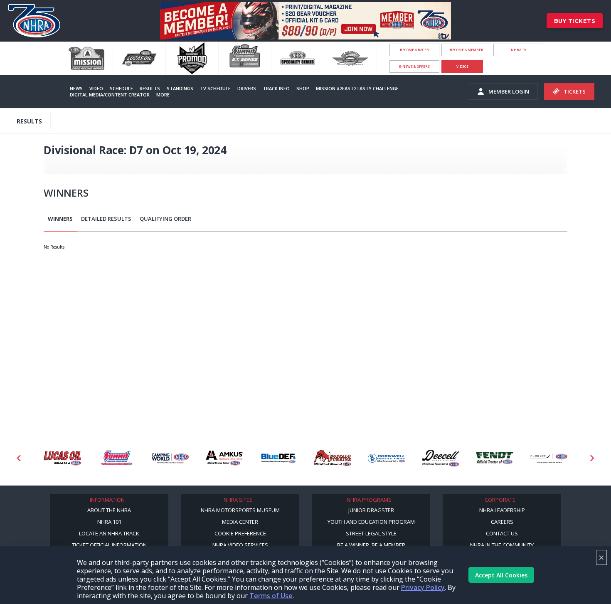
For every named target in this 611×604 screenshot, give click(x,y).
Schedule (121, 88)
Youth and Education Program (371, 521)
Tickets (575, 91)
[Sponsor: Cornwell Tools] (386, 458)
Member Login (508, 91)
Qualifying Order (165, 218)
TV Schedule (215, 88)
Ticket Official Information (109, 545)
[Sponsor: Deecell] (440, 458)
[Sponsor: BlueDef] (278, 458)
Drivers (246, 88)
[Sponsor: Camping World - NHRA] (170, 458)
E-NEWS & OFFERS (414, 66)
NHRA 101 (109, 521)
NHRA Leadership (502, 510)
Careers (502, 521)
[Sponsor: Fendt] (494, 458)
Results (150, 88)
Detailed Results (106, 218)
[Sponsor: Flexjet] (548, 458)
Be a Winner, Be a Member (371, 545)
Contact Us (502, 533)
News (76, 88)
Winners (60, 218)
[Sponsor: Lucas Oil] (62, 458)
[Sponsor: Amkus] (224, 458)
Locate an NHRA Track (109, 533)
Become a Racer (414, 49)
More (163, 94)
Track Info (276, 88)
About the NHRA (109, 510)
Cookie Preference (240, 533)
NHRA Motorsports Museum (240, 510)
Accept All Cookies (501, 575)
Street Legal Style (371, 533)
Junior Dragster (371, 510)
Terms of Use (271, 595)
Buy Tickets (575, 20)
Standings (180, 88)
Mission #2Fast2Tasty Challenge (357, 88)
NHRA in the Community (502, 545)
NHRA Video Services (240, 545)
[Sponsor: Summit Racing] (116, 458)
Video (96, 88)
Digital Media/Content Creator (110, 94)
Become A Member (466, 49)
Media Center (240, 521)
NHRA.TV (518, 49)
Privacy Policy (423, 587)
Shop (302, 88)
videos (462, 66)
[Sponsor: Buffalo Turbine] (332, 458)
